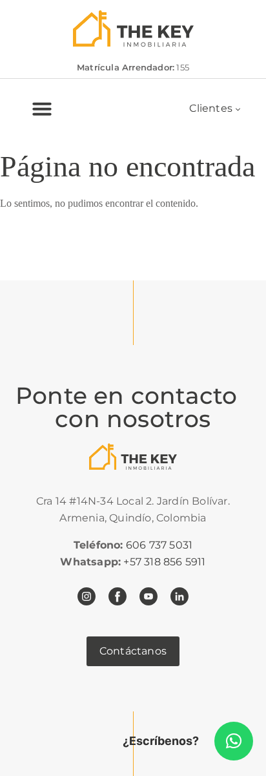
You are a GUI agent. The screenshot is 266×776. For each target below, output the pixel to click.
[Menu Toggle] (42, 108)
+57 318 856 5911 (164, 562)
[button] (233, 741)
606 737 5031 (159, 545)
